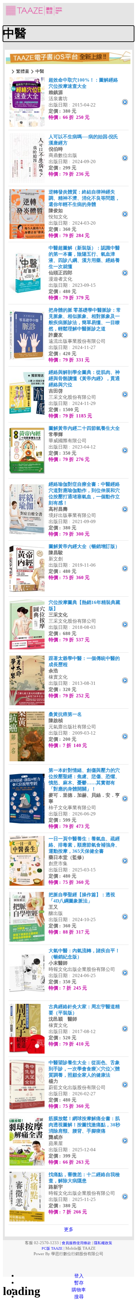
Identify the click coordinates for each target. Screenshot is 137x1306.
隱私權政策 (103, 1243)
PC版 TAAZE (52, 1248)
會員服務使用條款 (76, 1243)
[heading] (68, 34)
